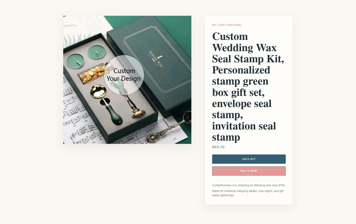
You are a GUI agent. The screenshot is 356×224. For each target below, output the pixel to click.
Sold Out (249, 159)
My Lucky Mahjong (226, 25)
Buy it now (249, 170)
